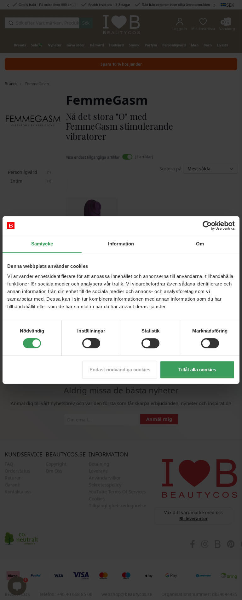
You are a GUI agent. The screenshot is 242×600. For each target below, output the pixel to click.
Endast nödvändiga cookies (119, 369)
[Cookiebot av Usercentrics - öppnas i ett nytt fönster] (207, 225)
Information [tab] (121, 243)
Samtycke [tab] (42, 243)
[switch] (91, 343)
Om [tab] (200, 243)
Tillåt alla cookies (197, 369)
